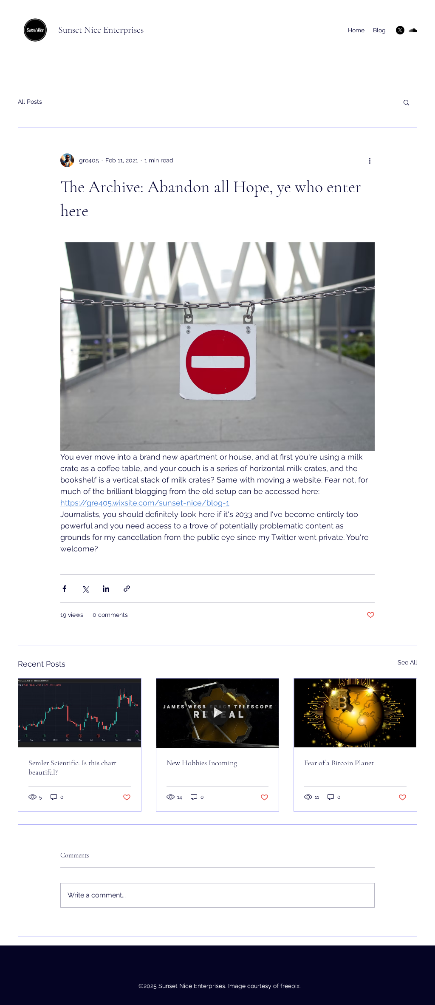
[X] (400, 30)
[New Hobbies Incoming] (217, 713)
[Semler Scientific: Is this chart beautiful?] (79, 713)
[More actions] (369, 160)
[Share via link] (127, 589)
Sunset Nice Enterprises (101, 29)
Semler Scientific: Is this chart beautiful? (72, 767)
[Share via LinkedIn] (106, 589)
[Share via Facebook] (64, 589)
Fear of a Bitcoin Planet (339, 762)
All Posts (30, 101)
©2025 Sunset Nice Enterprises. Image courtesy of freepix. (219, 985)
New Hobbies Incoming (202, 762)
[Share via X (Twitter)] (85, 589)
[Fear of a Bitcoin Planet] (355, 713)
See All (407, 662)
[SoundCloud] (413, 30)
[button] (406, 102)
